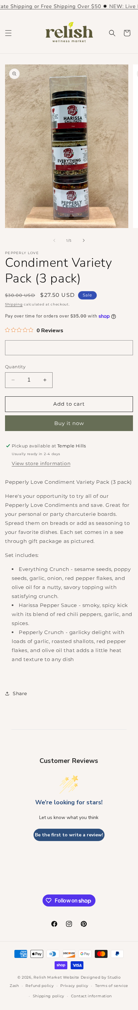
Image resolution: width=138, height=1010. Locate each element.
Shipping (14, 304)
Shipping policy (49, 996)
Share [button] (20, 693)
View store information (41, 463)
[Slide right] (83, 240)
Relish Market (47, 977)
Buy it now (69, 423)
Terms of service (111, 985)
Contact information (91, 996)
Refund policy (39, 985)
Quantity (15, 366)
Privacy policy (74, 985)
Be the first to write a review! (69, 835)
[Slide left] (54, 240)
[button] (8, 33)
